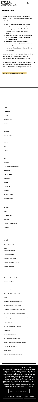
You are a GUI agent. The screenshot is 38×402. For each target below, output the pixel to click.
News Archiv (7, 162)
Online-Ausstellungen (9, 146)
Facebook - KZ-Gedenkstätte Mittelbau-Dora (14, 309)
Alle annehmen (29, 396)
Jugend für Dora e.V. (8, 350)
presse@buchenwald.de (9, 250)
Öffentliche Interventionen (10, 143)
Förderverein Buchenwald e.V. (11, 346)
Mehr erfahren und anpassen (19, 391)
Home (5, 107)
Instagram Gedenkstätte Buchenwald (12, 305)
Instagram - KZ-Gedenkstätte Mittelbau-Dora (14, 313)
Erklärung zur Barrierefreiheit (10, 223)
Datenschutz (7, 227)
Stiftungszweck (7, 119)
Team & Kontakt (8, 194)
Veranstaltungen (8, 135)
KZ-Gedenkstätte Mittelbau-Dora (12, 338)
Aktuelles (6, 158)
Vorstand (6, 123)
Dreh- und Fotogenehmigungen (11, 166)
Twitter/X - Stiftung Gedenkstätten (12, 293)
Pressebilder (7, 170)
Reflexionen (6, 139)
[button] (14, 73)
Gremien (6, 127)
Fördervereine (7, 186)
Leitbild (6, 115)
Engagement (8, 203)
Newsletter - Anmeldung (10, 289)
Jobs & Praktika (9, 198)
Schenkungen (7, 178)
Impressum (6, 219)
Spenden (6, 182)
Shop (5, 211)
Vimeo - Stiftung (8, 322)
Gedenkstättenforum (9, 358)
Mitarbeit (6, 190)
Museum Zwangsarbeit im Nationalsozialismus (15, 342)
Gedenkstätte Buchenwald (10, 334)
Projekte (6, 150)
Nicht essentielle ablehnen (13, 396)
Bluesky (6, 297)
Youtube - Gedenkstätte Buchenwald (12, 326)
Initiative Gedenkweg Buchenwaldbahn (13, 354)
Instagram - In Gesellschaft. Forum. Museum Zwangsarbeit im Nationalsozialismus (18, 317)
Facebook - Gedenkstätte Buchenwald (13, 301)
